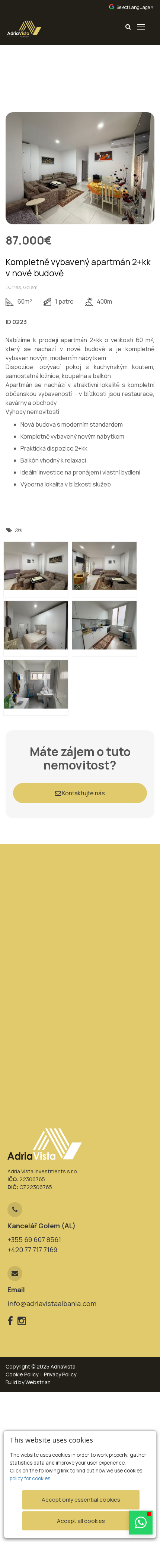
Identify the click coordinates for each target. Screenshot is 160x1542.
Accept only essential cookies (81, 1499)
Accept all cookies (81, 1521)
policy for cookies (30, 1478)
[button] (141, 1523)
